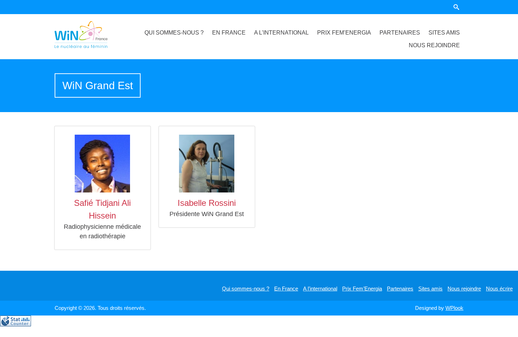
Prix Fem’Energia (344, 33)
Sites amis (444, 33)
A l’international (281, 33)
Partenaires (400, 33)
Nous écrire (499, 289)
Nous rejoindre (434, 45)
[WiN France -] (89, 34)
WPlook (454, 308)
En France (229, 33)
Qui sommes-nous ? (174, 33)
